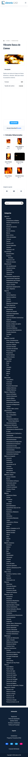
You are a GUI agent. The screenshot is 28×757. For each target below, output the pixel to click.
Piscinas (8, 491)
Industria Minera (10, 398)
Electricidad (7, 377)
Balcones (8, 218)
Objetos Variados (10, 532)
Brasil (7, 363)
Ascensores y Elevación (12, 427)
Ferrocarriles (9, 468)
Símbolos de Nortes (11, 644)
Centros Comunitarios (11, 607)
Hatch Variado (10, 669)
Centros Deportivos (11, 295)
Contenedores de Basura (12, 481)
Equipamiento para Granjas (13, 280)
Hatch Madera (9, 667)
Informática (9, 516)
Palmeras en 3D (10, 698)
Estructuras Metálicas (11, 328)
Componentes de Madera (12, 220)
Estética (8, 514)
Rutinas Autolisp (10, 355)
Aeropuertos (9, 596)
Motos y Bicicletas (11, 472)
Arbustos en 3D (10, 695)
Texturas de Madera (11, 683)
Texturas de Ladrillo (11, 681)
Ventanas (8, 247)
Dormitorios (9, 499)
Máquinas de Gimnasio (12, 303)
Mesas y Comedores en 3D (13, 528)
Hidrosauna (9, 557)
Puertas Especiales (11, 245)
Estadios (8, 299)
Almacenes (9, 598)
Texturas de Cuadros (11, 675)
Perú (7, 375)
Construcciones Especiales (13, 278)
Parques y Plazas (10, 489)
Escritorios (9, 510)
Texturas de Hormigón (11, 679)
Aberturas (6, 216)
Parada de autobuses (11, 487)
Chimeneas (9, 274)
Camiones (8, 466)
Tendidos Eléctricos (11, 390)
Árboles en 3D (9, 689)
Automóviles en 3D (11, 464)
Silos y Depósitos (10, 289)
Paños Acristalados (11, 237)
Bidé (7, 551)
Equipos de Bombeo (11, 394)
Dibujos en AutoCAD (9, 338)
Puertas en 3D (9, 243)
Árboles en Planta (10, 693)
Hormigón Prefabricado (12, 656)
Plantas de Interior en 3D (12, 702)
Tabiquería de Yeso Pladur (12, 662)
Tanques (8, 406)
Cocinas (8, 497)
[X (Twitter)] (14, 191)
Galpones (8, 619)
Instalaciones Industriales (12, 402)
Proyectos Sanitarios (11, 565)
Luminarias (9, 382)
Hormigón (8, 334)
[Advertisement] (14, 22)
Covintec (8, 650)
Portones (8, 239)
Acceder (19, 128)
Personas (6, 582)
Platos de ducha (10, 563)
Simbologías (7, 636)
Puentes (8, 576)
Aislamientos (9, 309)
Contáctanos (14, 736)
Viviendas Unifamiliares (12, 633)
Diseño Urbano (8, 359)
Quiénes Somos (14, 720)
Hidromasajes (9, 555)
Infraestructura (8, 410)
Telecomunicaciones (11, 423)
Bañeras (8, 547)
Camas (10, 501)
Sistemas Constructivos (10, 648)
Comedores (9, 613)
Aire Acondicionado (11, 266)
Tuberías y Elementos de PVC (13, 567)
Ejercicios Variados (11, 346)
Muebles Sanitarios (9, 543)
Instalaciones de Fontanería (13, 443)
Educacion (9, 503)
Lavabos (8, 561)
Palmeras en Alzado (11, 700)
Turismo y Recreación (11, 629)
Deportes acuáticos (11, 297)
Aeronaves (9, 458)
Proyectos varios (8, 594)
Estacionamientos (10, 617)
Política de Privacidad (13, 725)
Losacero (8, 658)
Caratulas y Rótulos (11, 344)
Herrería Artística (10, 231)
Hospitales (9, 621)
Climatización (7, 264)
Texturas (6, 664)
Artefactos (9, 545)
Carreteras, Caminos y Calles (13, 574)
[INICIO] (3, 40)
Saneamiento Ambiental (12, 419)
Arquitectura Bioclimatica (12, 600)
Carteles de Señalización (12, 638)
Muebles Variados (10, 530)
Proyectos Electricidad (12, 386)
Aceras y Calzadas (11, 477)
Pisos (7, 336)
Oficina (8, 534)
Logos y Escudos (10, 640)
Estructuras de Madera (12, 654)
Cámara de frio (10, 272)
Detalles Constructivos (10, 307)
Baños (7, 549)
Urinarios (8, 569)
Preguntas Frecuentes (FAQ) (14, 738)
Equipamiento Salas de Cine (13, 507)
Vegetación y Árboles (9, 687)
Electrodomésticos (11, 505)
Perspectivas (9, 353)
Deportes (6, 291)
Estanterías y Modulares (12, 512)
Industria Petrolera (11, 400)
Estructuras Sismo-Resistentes (14, 330)
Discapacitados (10, 253)
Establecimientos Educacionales (14, 615)
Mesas (8, 526)
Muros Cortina (9, 235)
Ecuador (8, 369)
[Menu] (25, 2)
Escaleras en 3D (10, 260)
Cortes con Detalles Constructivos (14, 317)
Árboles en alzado (10, 691)
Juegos (8, 520)
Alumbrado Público (11, 412)
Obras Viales (7, 572)
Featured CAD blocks (14, 749)
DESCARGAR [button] (14, 122)
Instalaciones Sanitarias (12, 454)
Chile (7, 365)
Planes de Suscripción (14, 718)
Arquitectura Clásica (11, 495)
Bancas (8, 479)
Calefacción (9, 270)
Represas (8, 578)
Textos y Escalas (10, 357)
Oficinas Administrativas (12, 625)
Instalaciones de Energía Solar (14, 441)
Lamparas (8, 524)
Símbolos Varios (10, 646)
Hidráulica (9, 417)
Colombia (8, 367)
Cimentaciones (10, 315)
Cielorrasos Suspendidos (12, 313)
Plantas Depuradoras (13, 421)
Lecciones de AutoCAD (12, 348)
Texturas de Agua (10, 671)
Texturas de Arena (10, 673)
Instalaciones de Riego (12, 282)
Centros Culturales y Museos (13, 609)
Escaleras (8, 256)
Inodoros (8, 559)
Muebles (6, 493)
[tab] (7, 69)
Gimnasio (8, 301)
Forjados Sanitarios (11, 332)
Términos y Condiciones (14, 723)
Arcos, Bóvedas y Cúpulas (12, 342)
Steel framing (9, 660)
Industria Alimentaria (11, 396)
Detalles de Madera (11, 322)
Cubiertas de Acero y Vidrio (13, 652)
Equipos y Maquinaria (9, 392)
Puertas (8, 241)
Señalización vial (10, 580)
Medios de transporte (9, 456)
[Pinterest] (21, 191)
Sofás (7, 541)
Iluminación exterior (11, 483)
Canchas (8, 293)
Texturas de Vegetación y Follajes (14, 685)
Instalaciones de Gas (11, 446)
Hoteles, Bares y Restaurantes (14, 623)
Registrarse (14, 716)
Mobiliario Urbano (8, 474)
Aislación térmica (10, 268)
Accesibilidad (7, 251)
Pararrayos (9, 384)
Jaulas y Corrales (10, 284)
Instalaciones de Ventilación (13, 452)
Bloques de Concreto (11, 311)
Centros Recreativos (11, 611)
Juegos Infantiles (10, 485)
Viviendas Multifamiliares (12, 631)
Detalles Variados (10, 326)
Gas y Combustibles (11, 415)
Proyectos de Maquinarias (12, 404)
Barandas (10, 258)
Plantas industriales (11, 627)
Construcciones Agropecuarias (12, 276)
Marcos (8, 233)
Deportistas (9, 584)
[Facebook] (6, 191)
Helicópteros (9, 470)
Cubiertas (8, 320)
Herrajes (8, 229)
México (8, 373)
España (8, 371)
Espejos (8, 553)
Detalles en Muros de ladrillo (13, 324)
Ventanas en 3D (10, 249)
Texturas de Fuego (11, 677)
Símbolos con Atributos (12, 642)
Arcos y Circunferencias (12, 340)
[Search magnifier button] (22, 203)
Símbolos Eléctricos (11, 388)
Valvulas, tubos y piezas (12, 408)
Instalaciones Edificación (10, 425)
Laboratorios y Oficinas (12, 522)
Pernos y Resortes (10, 351)
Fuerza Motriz (9, 379)
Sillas (7, 536)
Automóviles (9, 462)
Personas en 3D (10, 588)
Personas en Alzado (11, 590)
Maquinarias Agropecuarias (13, 287)
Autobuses (9, 460)
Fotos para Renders (11, 586)
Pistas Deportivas (10, 305)
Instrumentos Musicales (12, 518)
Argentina (8, 361)
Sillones (8, 538)
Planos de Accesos (11, 262)
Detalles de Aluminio (11, 227)
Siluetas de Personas (11, 592)
